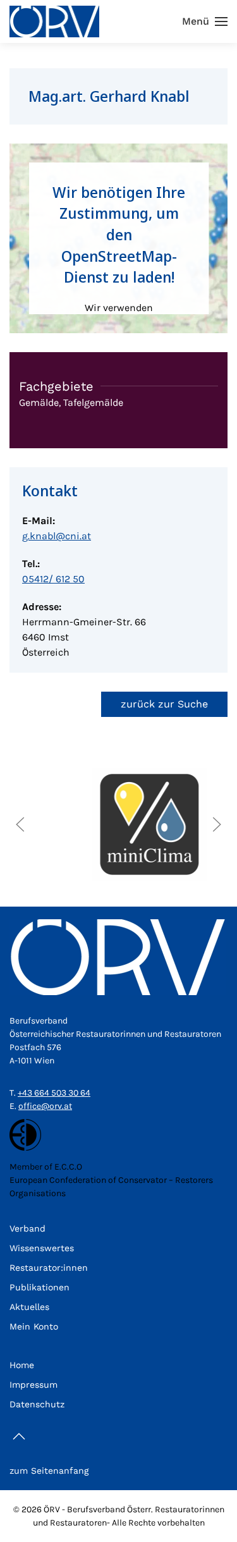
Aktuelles (29, 1307)
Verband (27, 1228)
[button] (205, 21)
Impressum (33, 1385)
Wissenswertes (41, 1248)
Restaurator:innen (48, 1268)
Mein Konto (33, 1326)
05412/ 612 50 (53, 579)
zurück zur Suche (164, 704)
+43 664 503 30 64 (54, 1092)
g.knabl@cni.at (56, 536)
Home (21, 1365)
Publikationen (39, 1287)
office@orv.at (45, 1106)
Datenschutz (36, 1404)
